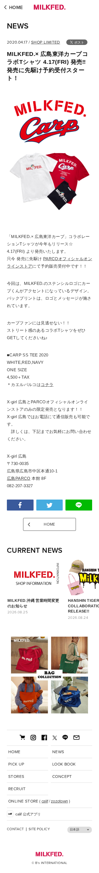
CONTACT (15, 829)
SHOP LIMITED (45, 42)
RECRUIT (17, 788)
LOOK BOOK (64, 764)
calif (45, 801)
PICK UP (16, 764)
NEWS (18, 26)
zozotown (59, 801)
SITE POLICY (39, 829)
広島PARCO (19, 478)
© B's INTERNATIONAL (49, 863)
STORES (16, 776)
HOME (16, 7)
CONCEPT (62, 776)
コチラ (47, 384)
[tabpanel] (49, 675)
